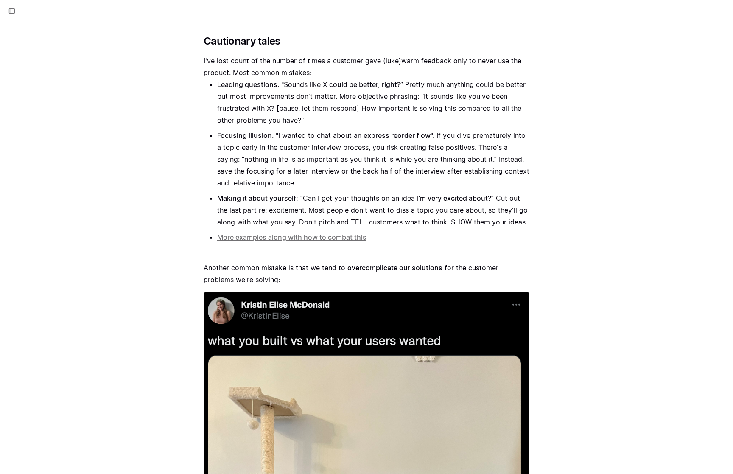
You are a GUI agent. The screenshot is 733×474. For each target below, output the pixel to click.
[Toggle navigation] (12, 11)
